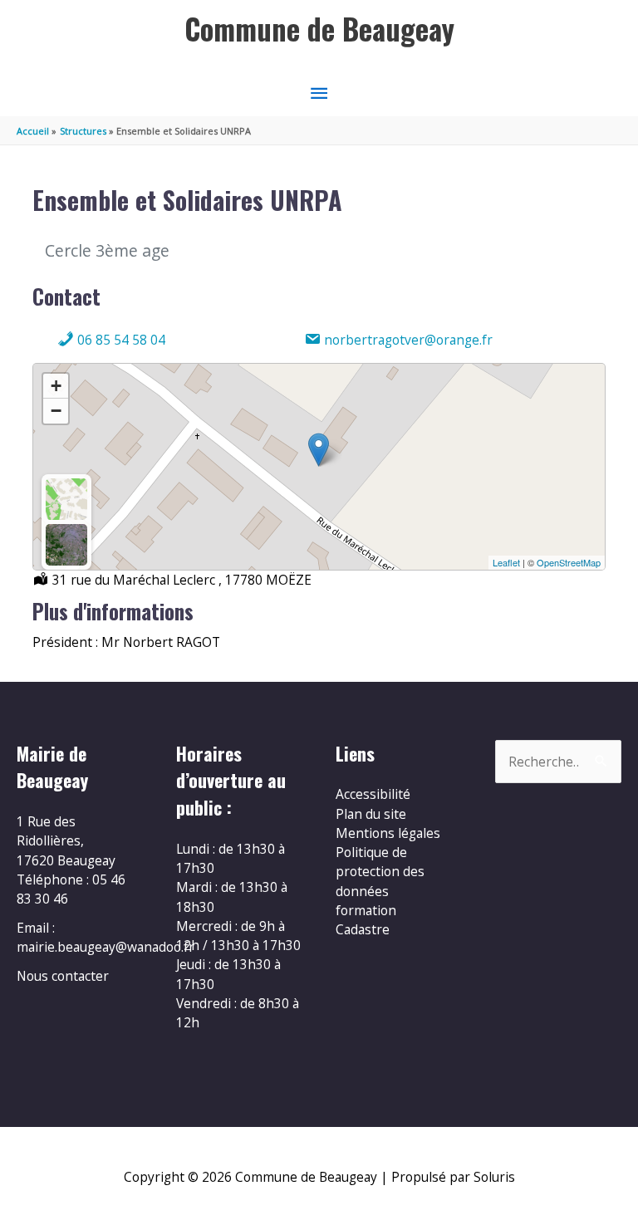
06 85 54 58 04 (119, 340)
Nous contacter (63, 976)
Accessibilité (373, 794)
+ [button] (56, 385)
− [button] (56, 410)
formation (366, 910)
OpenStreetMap (569, 562)
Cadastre (363, 929)
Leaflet (506, 562)
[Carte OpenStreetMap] (66, 499)
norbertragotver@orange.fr (407, 340)
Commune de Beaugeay (319, 28)
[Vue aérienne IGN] (66, 545)
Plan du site (371, 814)
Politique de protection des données (380, 871)
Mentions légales (388, 833)
